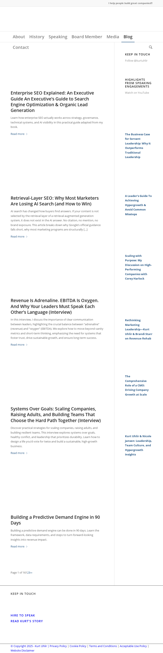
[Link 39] (138, 369)
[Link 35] (138, 249)
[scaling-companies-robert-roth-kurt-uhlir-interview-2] (57, 386)
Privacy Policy (58, 646)
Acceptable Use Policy (133, 646)
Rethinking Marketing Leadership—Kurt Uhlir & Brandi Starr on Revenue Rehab (138, 329)
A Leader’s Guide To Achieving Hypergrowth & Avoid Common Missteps (138, 205)
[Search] (149, 47)
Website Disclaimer (22, 650)
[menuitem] (19, 36)
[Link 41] (138, 429)
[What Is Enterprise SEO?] (57, 70)
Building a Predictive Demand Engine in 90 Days (55, 520)
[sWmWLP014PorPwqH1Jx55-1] (57, 494)
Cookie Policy (78, 646)
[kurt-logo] (42, 19)
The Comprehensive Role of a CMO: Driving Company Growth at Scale (137, 385)
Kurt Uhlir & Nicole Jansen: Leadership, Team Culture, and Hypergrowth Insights (138, 445)
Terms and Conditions (103, 646)
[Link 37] (138, 313)
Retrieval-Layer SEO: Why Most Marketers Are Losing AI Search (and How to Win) (55, 201)
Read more (17, 134)
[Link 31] (138, 127)
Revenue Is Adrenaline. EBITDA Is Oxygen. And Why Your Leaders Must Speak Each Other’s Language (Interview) (55, 306)
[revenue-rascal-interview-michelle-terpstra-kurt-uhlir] (57, 277)
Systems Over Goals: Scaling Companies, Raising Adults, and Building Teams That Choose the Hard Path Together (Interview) (56, 414)
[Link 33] (138, 189)
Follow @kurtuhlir (136, 60)
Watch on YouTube (137, 93)
